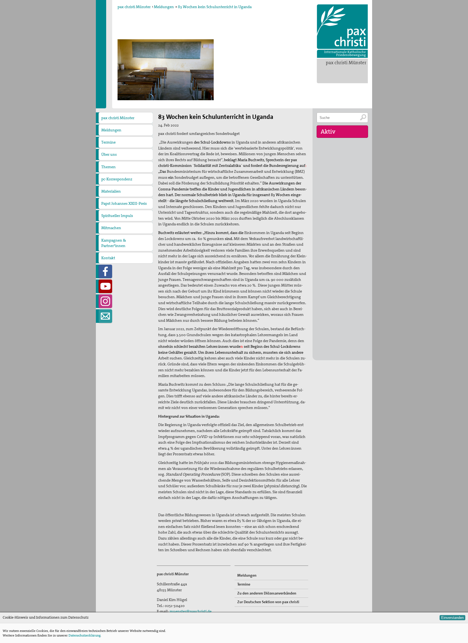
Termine (108, 142)
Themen (108, 166)
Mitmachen (111, 227)
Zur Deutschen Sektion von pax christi (268, 601)
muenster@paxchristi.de (191, 611)
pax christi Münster (346, 63)
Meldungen (164, 6)
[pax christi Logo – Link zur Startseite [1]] (342, 31)
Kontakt (108, 257)
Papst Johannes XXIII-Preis (124, 203)
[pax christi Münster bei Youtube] (105, 286)
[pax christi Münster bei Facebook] (105, 271)
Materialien (111, 191)
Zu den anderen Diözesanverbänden (266, 593)
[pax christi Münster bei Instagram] (105, 301)
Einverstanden (452, 618)
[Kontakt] (105, 316)
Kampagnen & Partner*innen (113, 243)
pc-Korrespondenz (116, 179)
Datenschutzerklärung (84, 635)
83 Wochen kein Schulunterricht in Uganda (215, 6)
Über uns (109, 154)
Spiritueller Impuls (117, 215)
